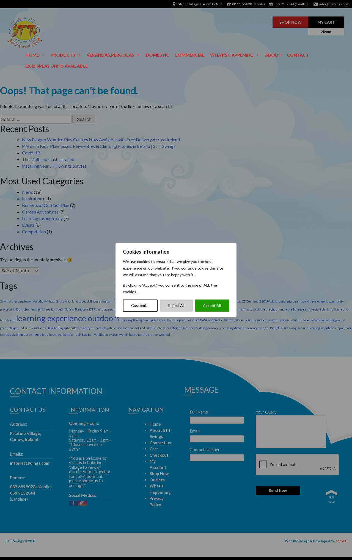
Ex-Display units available (56, 65)
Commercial (190, 54)
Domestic (157, 54)
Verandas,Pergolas (110, 54)
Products (63, 54)
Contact (298, 54)
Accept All (212, 305)
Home (32, 54)
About (273, 54)
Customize (140, 305)
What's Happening (232, 54)
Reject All (176, 305)
